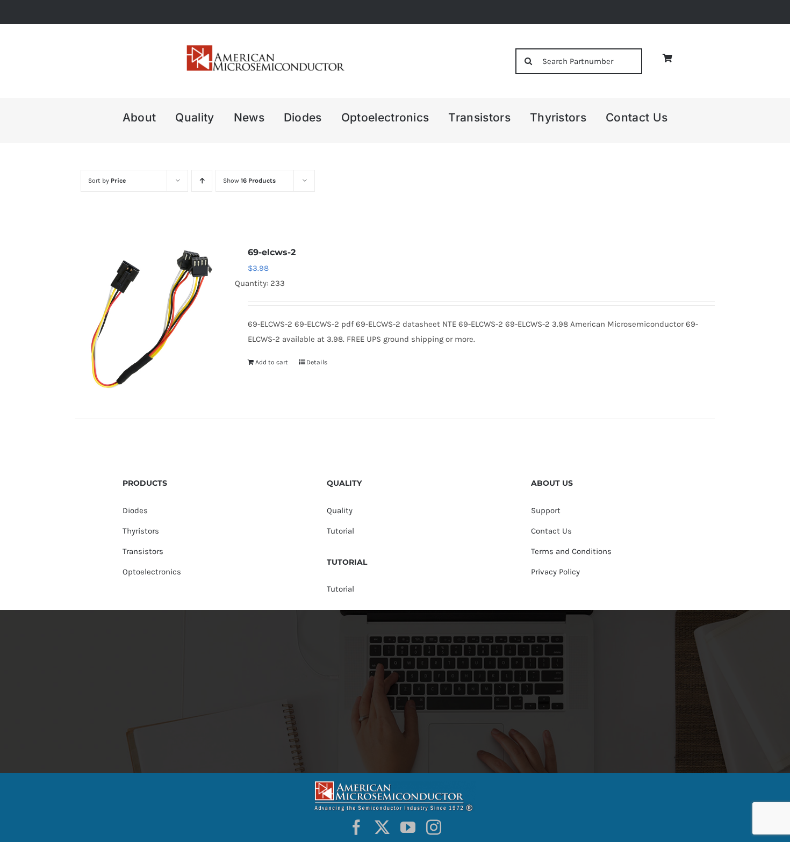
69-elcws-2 (272, 252)
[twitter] (382, 827)
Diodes (135, 510)
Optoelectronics (152, 572)
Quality (340, 510)
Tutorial (340, 531)
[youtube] (407, 827)
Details (316, 362)
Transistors (143, 551)
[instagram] (433, 827)
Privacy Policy (555, 572)
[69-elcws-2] (148, 318)
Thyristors (141, 531)
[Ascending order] (201, 181)
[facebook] (356, 827)
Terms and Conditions (571, 551)
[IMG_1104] (264, 48)
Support (546, 510)
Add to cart (271, 362)
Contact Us (551, 531)
